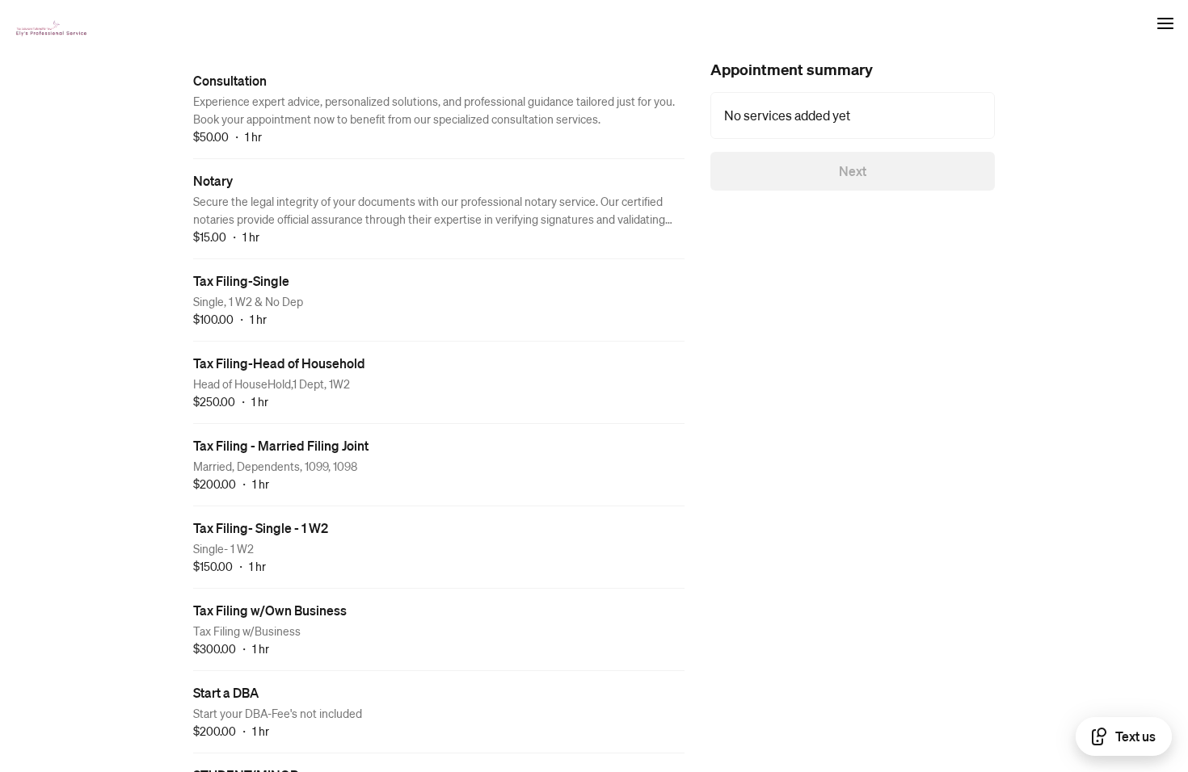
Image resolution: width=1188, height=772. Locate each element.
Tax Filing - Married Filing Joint (281, 445)
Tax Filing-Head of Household (279, 363)
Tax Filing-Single (241, 280)
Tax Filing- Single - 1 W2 (260, 527)
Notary (213, 180)
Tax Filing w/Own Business (270, 610)
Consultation (230, 80)
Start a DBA (226, 692)
